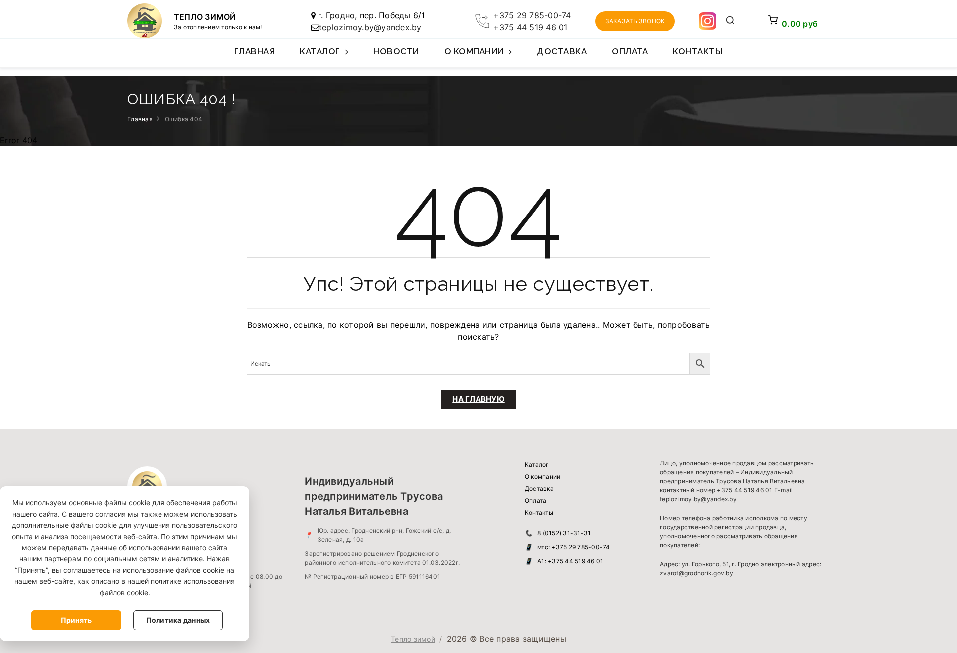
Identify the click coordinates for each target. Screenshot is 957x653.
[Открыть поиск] (730, 21)
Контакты (698, 51)
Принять (76, 620)
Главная (254, 51)
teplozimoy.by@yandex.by (370, 27)
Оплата (630, 51)
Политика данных (178, 620)
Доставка (562, 51)
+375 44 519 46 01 (530, 27)
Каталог (320, 51)
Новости (396, 51)
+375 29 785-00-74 (532, 15)
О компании (474, 51)
